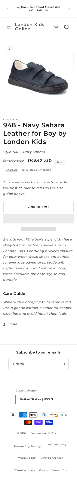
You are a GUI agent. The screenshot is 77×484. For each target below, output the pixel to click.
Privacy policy (27, 457)
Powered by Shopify (27, 446)
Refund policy (57, 444)
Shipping (12, 169)
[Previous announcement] (8, 8)
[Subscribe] (63, 364)
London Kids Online (44, 433)
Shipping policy (24, 470)
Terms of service (52, 457)
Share (12, 324)
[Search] (56, 26)
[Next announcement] (69, 8)
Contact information (53, 470)
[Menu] (8, 26)
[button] (38, 219)
